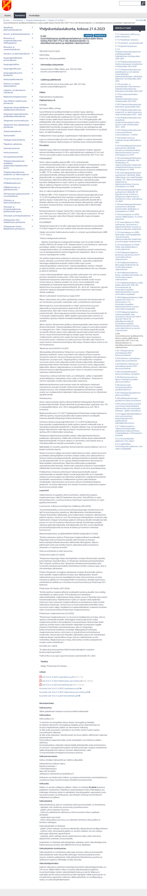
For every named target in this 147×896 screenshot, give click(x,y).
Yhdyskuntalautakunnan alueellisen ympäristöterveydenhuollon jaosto (16, 164)
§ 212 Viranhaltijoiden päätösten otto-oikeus (124, 439)
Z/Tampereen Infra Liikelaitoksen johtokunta (14, 221)
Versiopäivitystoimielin (13, 157)
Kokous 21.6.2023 (56, 20)
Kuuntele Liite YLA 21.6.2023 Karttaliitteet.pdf (59, 696)
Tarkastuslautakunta (12, 131)
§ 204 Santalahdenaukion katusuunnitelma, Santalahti (127, 373)
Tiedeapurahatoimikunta (14, 140)
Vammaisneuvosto (12, 148)
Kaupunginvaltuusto (12, 68)
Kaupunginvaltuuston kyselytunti (13, 74)
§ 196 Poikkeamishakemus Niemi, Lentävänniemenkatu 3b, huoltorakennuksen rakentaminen (129, 276)
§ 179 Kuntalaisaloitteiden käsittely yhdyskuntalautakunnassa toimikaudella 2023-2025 (126, 97)
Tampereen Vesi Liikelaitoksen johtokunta (16, 126)
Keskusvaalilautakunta (13, 79)
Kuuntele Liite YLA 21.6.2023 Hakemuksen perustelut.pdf (63, 692)
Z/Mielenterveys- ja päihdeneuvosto (12, 188)
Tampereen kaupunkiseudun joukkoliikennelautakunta (16, 115)
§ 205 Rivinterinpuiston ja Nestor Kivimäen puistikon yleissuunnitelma (126, 379)
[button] (143, 3)
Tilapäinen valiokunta (13, 144)
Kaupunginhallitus (11, 64)
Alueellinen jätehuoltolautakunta (13, 28)
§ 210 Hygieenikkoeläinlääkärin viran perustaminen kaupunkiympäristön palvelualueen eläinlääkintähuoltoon (128, 418)
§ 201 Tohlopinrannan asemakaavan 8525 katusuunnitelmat (124, 352)
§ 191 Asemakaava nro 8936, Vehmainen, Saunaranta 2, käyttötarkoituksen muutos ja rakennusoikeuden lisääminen (128, 225)
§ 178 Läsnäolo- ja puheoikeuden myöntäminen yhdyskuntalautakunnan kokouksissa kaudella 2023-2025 (129, 87)
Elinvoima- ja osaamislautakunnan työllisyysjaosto (13, 40)
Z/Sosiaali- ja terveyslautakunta (17, 215)
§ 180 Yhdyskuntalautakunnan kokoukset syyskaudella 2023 (128, 105)
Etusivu (8, 15)
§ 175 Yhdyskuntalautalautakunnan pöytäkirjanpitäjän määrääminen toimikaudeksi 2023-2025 (128, 54)
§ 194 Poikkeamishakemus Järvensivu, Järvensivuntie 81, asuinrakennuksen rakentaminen (127, 256)
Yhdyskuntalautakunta (35, 20)
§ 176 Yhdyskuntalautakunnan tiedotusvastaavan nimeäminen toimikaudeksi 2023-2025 (129, 64)
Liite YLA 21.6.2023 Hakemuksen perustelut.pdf (67, 681)
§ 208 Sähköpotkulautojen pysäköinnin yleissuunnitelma (128, 399)
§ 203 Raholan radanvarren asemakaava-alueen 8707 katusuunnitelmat (127, 366)
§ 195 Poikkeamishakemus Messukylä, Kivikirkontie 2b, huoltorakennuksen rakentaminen (127, 266)
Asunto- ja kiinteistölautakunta (17, 34)
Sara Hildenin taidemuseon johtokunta (15, 102)
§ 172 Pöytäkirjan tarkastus (127, 40)
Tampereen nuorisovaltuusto (16, 120)
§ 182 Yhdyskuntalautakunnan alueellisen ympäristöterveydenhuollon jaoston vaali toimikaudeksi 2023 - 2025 (128, 122)
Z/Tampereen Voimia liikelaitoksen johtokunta (14, 227)
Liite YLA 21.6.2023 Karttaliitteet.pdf (63, 685)
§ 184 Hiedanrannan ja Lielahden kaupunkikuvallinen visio (128, 140)
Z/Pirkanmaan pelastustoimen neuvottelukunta (17, 195)
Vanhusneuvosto (11, 152)
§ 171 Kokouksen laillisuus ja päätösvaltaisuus (127, 35)
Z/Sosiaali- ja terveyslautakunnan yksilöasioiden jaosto (13, 209)
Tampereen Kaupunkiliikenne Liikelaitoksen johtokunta (16, 108)
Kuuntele (140, 20)
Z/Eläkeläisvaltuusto (12, 183)
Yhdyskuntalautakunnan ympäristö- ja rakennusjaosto (16, 173)
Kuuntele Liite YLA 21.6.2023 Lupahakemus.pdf (59, 688)
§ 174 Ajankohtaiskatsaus (126, 46)
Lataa (87, 35)
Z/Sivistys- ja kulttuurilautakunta (12, 201)
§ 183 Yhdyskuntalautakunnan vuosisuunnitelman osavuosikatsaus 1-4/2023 (128, 132)
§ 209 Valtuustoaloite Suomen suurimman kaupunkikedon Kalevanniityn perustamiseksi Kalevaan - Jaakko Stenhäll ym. (128, 407)
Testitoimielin (9, 135)
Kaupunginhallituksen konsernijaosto (13, 59)
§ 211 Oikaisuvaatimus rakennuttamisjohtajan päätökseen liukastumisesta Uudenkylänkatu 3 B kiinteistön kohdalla (128, 431)
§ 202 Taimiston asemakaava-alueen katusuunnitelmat (127, 359)
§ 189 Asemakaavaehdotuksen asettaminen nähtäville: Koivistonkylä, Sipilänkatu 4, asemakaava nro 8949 (128, 207)
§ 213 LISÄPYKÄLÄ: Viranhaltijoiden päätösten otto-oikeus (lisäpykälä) (129, 446)
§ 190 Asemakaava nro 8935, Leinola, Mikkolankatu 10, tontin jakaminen (129, 216)
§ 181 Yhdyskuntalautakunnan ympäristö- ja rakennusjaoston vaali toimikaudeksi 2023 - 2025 (128, 112)
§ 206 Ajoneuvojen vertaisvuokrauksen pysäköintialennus (123, 387)
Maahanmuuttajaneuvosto (15, 96)
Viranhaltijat (34, 15)
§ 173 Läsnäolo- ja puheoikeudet (129, 43)
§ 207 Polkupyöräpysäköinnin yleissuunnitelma (128, 394)
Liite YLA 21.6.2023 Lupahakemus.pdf (62, 677)
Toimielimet (20, 15)
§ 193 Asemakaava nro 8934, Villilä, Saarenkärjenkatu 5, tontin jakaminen (127, 247)
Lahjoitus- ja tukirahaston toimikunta (15, 91)
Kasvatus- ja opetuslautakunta (17, 53)
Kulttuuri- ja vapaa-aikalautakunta (12, 84)
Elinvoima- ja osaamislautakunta (12, 48)
